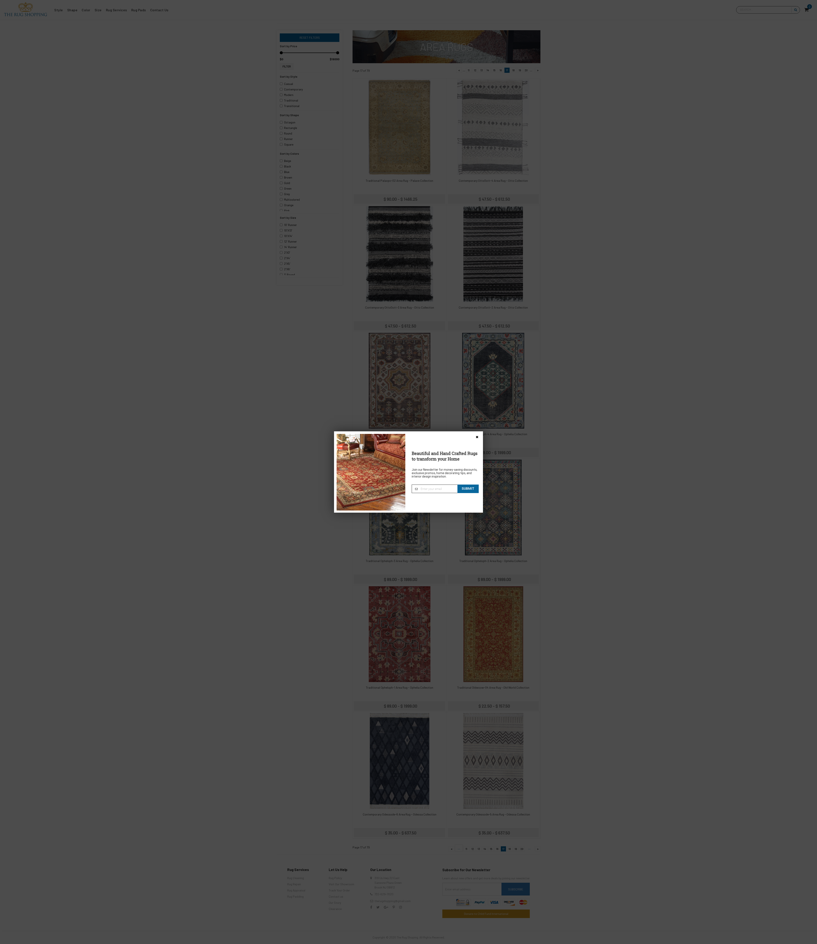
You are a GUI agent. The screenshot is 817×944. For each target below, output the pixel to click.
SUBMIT (468, 488)
